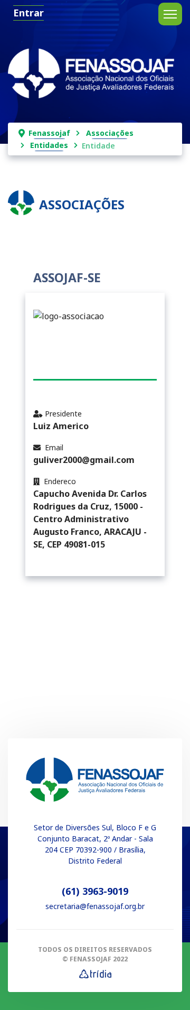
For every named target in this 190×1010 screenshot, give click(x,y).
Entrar (28, 12)
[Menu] (170, 14)
